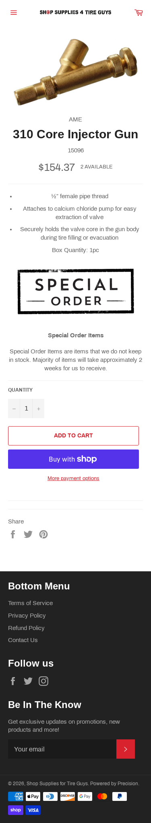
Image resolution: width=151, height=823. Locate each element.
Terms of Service (30, 603)
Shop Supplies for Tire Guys (57, 783)
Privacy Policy (27, 615)
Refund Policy (26, 628)
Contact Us (23, 640)
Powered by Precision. (114, 783)
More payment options (73, 478)
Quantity (20, 390)
